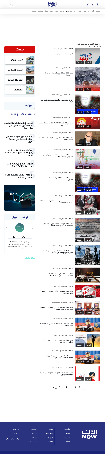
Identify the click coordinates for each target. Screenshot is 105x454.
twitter (7, 438)
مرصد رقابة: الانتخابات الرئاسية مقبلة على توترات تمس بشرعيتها (57, 292)
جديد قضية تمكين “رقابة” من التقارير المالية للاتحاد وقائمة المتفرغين (56, 124)
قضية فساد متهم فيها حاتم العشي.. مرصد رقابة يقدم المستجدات (56, 324)
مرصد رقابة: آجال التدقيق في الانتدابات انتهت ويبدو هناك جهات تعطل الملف (55, 308)
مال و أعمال (86, 11)
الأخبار (93, 11)
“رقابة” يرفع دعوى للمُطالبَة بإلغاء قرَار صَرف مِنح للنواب (57, 101)
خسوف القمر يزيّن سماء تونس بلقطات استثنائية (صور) (19, 165)
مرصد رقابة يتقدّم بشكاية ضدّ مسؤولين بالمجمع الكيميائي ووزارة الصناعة (57, 156)
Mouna (71, 68)
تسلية (51, 11)
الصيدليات (18, 90)
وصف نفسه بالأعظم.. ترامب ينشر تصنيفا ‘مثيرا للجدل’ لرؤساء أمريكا (19, 152)
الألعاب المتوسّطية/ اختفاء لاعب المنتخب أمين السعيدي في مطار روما (18, 125)
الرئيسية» (97, 44)
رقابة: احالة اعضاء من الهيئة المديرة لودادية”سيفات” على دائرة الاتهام (61, 274)
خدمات (56, 11)
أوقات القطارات (15, 70)
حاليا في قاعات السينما (20, 197)
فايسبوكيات (33, 11)
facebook (17, 438)
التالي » (57, 387)
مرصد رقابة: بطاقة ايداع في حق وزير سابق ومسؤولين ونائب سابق (59, 74)
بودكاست (40, 11)
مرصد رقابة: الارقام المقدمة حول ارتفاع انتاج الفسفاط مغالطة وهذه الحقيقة (58, 224)
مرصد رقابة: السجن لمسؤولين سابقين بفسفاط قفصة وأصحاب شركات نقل (57, 356)
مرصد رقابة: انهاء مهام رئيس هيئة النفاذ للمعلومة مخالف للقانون (56, 138)
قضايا (79, 89)
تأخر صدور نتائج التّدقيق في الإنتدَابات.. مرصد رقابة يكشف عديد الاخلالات (56, 201)
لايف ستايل (69, 11)
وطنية (80, 62)
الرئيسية (98, 11)
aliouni (71, 48)
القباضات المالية (15, 80)
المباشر (46, 11)
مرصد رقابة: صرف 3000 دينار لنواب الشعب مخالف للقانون (56, 179)
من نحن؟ (16, 429)
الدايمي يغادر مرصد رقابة (64, 53)
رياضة (75, 11)
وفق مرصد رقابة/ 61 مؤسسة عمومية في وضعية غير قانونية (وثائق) (56, 373)
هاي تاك (62, 11)
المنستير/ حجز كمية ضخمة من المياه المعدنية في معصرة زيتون (19, 139)
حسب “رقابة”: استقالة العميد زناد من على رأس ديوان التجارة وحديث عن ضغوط (57, 251)
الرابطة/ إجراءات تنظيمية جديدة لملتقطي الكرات (19, 176)
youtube (12, 438)
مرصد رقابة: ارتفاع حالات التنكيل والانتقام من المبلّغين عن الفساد (58, 341)
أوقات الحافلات (16, 60)
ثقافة (80, 11)
